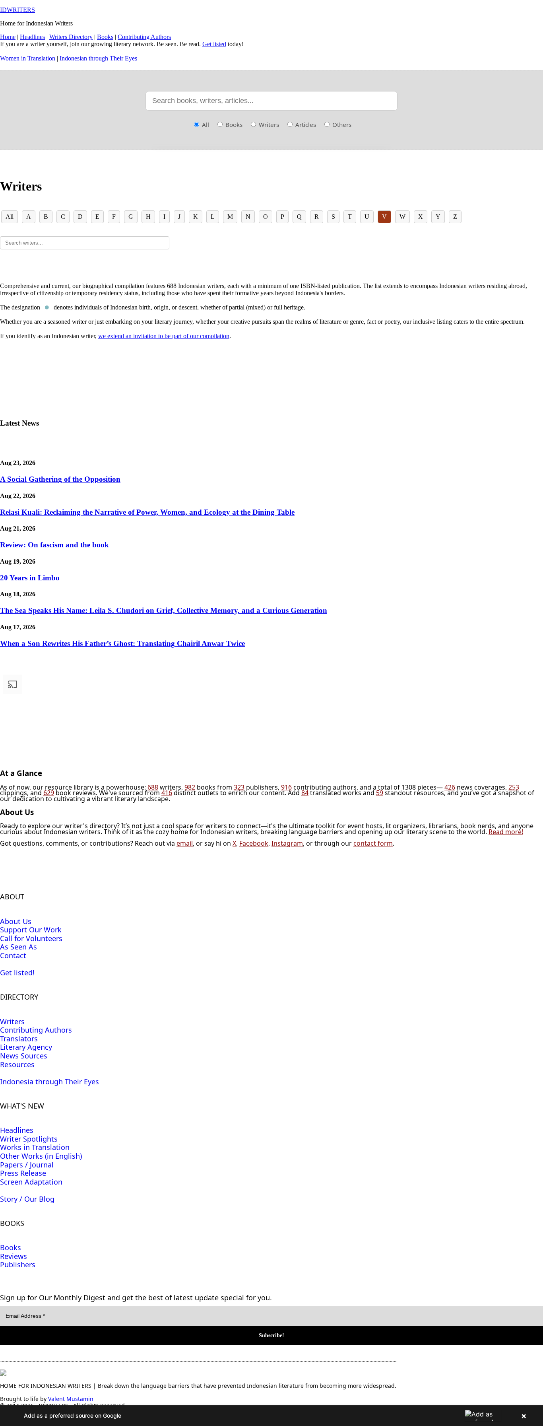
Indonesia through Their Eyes (49, 1081)
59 (379, 792)
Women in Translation (27, 58)
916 (286, 787)
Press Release (23, 1173)
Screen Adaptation (31, 1182)
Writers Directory (71, 36)
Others (341, 124)
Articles (305, 124)
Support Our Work (31, 929)
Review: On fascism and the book (54, 545)
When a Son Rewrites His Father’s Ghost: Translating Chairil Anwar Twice (122, 643)
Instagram (287, 843)
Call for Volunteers (31, 938)
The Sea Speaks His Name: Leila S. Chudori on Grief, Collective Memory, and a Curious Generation (163, 610)
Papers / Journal (27, 1164)
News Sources (23, 1055)
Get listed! (17, 972)
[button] (271, 1415)
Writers (268, 124)
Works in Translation (35, 1147)
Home (8, 36)
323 (239, 787)
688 (152, 787)
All (204, 124)
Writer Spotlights (29, 1139)
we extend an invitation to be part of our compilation (163, 336)
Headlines (32, 36)
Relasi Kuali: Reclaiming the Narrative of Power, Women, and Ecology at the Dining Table (147, 512)
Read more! (506, 831)
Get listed (214, 44)
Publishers (17, 1264)
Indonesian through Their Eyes (98, 58)
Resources (17, 1064)
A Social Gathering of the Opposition (60, 479)
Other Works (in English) (41, 1156)
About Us (15, 921)
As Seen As (18, 946)
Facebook (253, 843)
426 (449, 787)
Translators (19, 1038)
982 (189, 787)
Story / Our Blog (27, 1199)
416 (166, 792)
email (184, 843)
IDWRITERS (17, 9)
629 (48, 792)
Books (105, 36)
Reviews (13, 1256)
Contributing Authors (144, 36)
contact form (373, 843)
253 (513, 787)
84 (304, 792)
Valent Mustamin (70, 1399)
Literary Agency (26, 1047)
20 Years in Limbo (30, 578)
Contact (13, 955)
